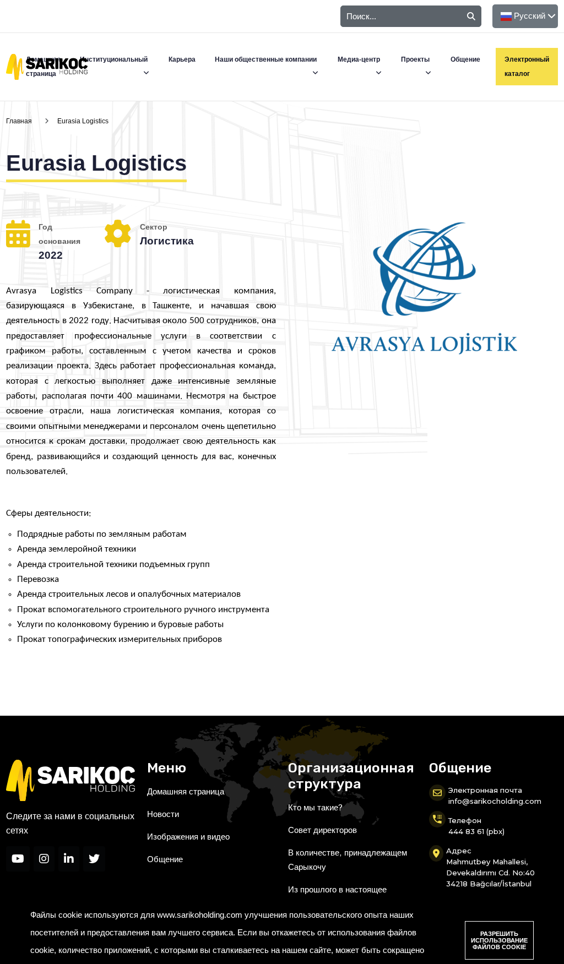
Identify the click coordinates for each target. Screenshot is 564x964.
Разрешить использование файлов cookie (499, 940)
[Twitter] (94, 859)
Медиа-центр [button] (360, 59)
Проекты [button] (416, 59)
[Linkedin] (68, 859)
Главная (19, 121)
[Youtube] (18, 859)
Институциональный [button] (114, 59)
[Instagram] (44, 859)
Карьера (182, 59)
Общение (465, 59)
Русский (529, 15)
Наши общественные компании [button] (266, 59)
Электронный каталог (527, 67)
